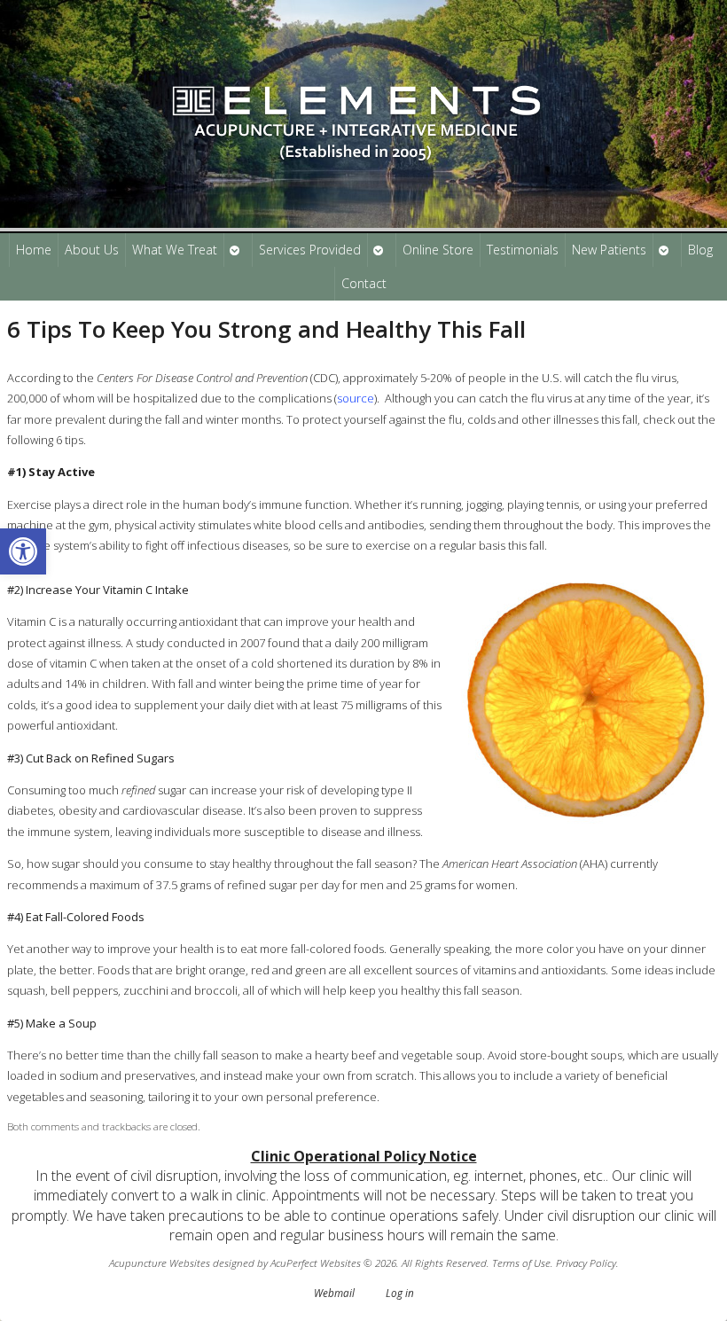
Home (33, 249)
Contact (364, 283)
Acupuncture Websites (159, 1262)
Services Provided (310, 249)
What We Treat (174, 249)
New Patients (609, 249)
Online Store (438, 249)
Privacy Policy (586, 1262)
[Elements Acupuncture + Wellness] (363, 115)
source (355, 398)
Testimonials (523, 249)
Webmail (334, 1293)
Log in (400, 1293)
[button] (23, 551)
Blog (700, 249)
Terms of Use (521, 1262)
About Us (92, 249)
